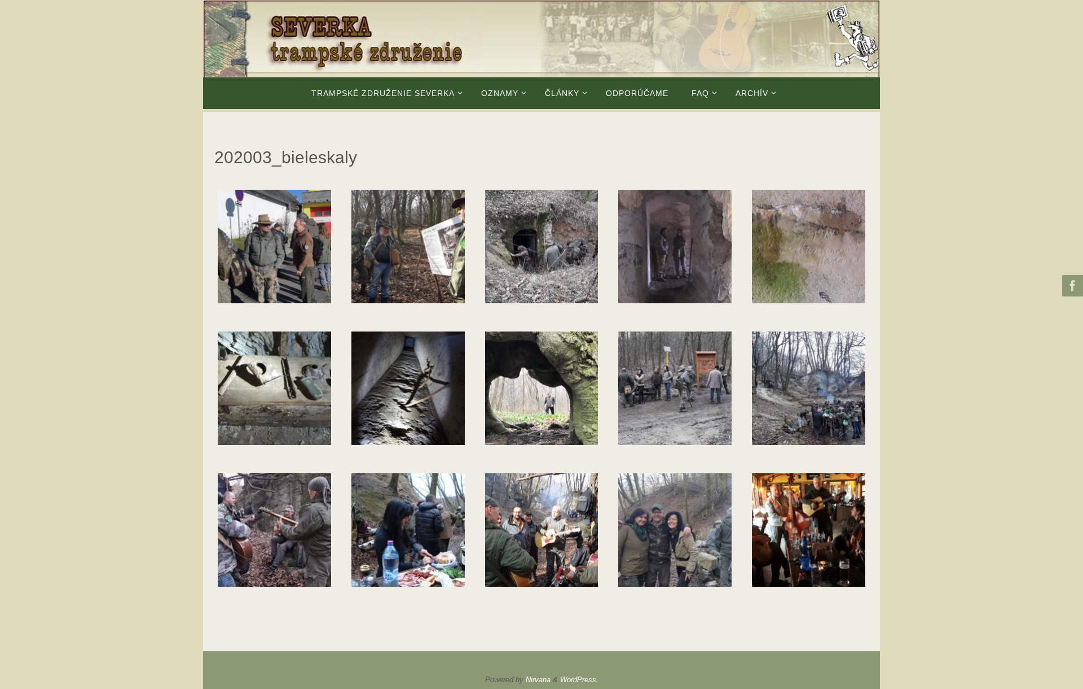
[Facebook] (1071, 285)
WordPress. (579, 679)
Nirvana (538, 679)
